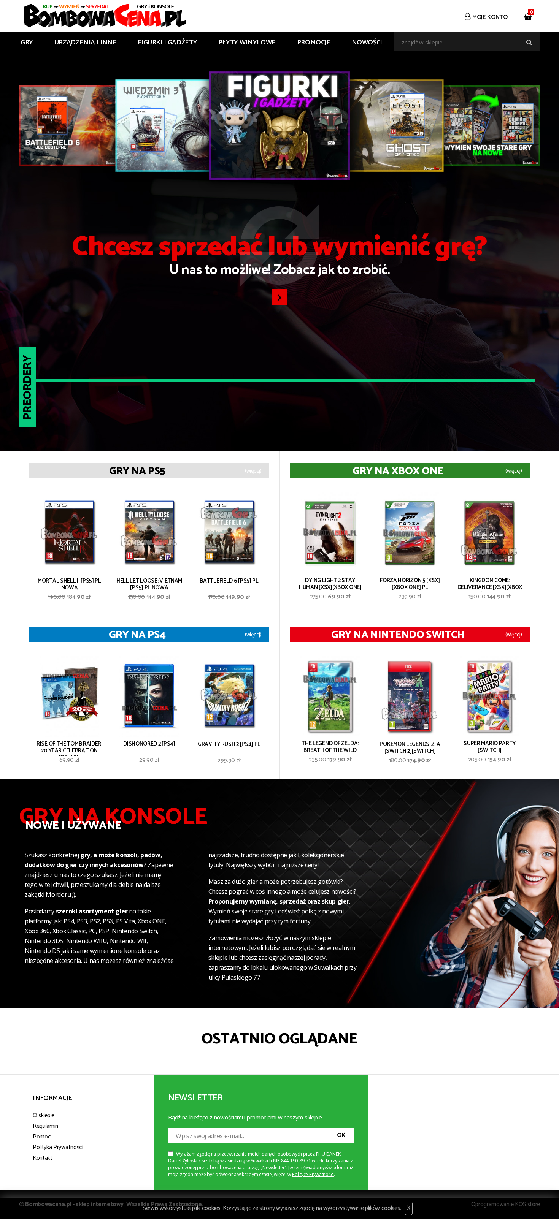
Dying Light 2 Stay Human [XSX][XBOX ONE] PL (330, 584)
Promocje (313, 42)
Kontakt (42, 1158)
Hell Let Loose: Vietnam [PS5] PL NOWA (149, 585)
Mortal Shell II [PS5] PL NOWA (69, 585)
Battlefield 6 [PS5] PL (229, 582)
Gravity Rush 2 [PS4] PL (229, 745)
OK (341, 1135)
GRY (27, 42)
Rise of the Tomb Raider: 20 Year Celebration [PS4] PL (69, 748)
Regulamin (45, 1126)
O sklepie (43, 1115)
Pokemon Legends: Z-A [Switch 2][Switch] (410, 748)
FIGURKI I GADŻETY (167, 42)
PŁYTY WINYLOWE (247, 42)
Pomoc (42, 1137)
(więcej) (253, 471)
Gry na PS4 (137, 635)
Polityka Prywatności (58, 1147)
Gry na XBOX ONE (398, 471)
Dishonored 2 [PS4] (149, 745)
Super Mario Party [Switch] (490, 747)
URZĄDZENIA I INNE (85, 42)
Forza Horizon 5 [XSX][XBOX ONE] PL (410, 584)
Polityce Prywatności (313, 1174)
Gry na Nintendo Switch (397, 635)
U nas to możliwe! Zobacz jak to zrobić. (279, 257)
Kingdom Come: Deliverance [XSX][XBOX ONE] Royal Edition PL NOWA (489, 584)
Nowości (367, 42)
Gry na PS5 (137, 471)
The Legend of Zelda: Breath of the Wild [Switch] (330, 747)
